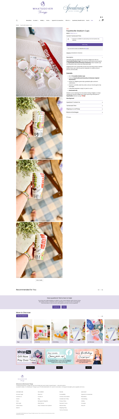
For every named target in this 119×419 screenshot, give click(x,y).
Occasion (83, 403)
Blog (39, 399)
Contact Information (65, 396)
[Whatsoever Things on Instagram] (102, 17)
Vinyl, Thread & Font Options (45, 405)
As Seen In (40, 396)
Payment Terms (63, 403)
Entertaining (84, 399)
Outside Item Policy (64, 399)
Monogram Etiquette (43, 401)
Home (17, 25)
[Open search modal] (17, 20)
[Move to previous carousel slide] (99, 290)
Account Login (19, 394)
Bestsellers (84, 396)
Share (69, 117)
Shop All (83, 405)
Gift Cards (18, 403)
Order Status (19, 405)
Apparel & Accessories (86, 394)
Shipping (68, 53)
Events (17, 399)
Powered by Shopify (20, 414)
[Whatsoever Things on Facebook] (100, 17)
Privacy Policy (63, 401)
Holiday (83, 401)
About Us (40, 394)
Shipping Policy (63, 407)
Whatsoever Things (27, 413)
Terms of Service (64, 410)
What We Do (41, 403)
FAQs (17, 401)
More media (39, 280)
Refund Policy (63, 405)
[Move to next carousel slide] (102, 290)
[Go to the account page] (99, 20)
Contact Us (19, 396)
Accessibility (63, 394)
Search (18, 407)
